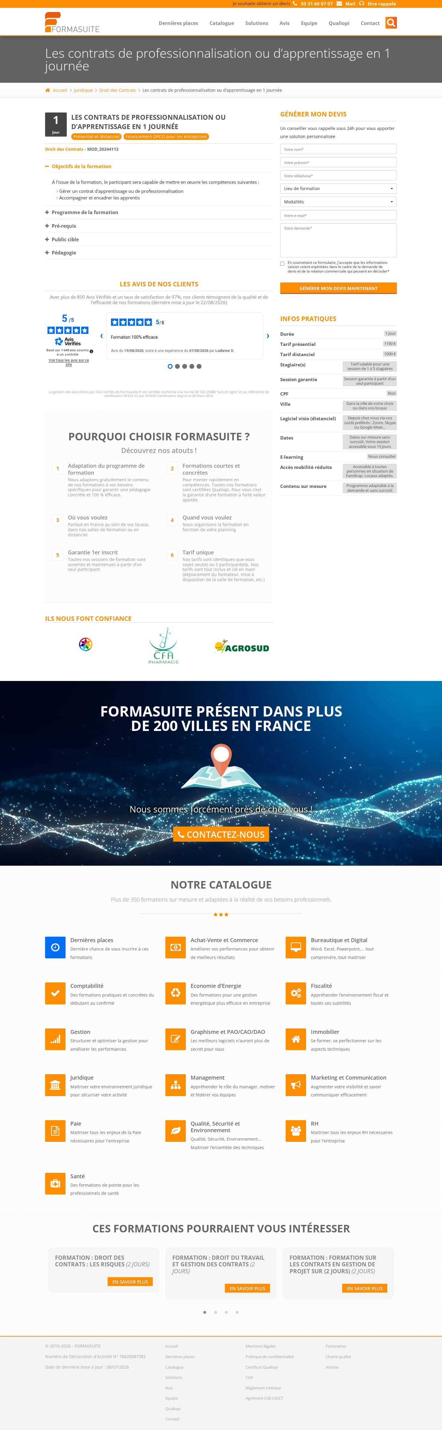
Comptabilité (86, 985)
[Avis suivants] (268, 336)
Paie (75, 1123)
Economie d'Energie (216, 985)
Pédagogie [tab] (63, 252)
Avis (285, 23)
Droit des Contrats (117, 90)
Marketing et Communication (348, 1077)
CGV (249, 1377)
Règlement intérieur (263, 1388)
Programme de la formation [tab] (84, 212)
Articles (332, 1367)
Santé (77, 1176)
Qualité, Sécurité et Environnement (215, 1126)
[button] (204, 1312)
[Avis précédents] (101, 336)
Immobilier (325, 1031)
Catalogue (222, 23)
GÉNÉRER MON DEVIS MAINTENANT (338, 288)
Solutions (256, 23)
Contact (370, 23)
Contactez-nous (224, 834)
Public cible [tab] (65, 239)
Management (208, 1077)
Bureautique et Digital (339, 940)
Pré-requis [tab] (63, 226)
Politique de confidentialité (270, 1356)
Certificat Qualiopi (262, 1367)
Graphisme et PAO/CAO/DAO (228, 1031)
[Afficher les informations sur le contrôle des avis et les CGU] (91, 351)
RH (315, 1123)
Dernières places (178, 23)
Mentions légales (261, 1346)
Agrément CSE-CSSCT (264, 1398)
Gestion (80, 1031)
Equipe (309, 23)
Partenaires (336, 1346)
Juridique (83, 90)
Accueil (60, 90)
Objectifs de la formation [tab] (81, 166)
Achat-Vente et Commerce (224, 940)
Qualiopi (339, 23)
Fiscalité (321, 985)
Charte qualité (338, 1356)
